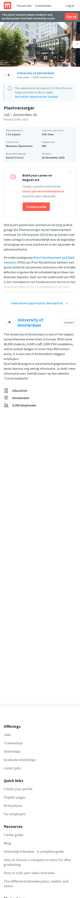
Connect (69, 322)
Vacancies (24, 5)
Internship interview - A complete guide (34, 851)
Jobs (7, 734)
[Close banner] (70, 173)
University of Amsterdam (35, 73)
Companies (43, 5)
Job (7, 114)
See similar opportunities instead (36, 96)
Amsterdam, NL (25, 114)
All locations (13, 805)
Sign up (71, 16)
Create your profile (18, 789)
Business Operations (19, 146)
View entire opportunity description (37, 303)
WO (44, 146)
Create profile (36, 207)
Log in (69, 5)
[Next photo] (72, 44)
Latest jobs (12, 768)
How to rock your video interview (29, 872)
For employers (15, 814)
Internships (12, 751)
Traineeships (13, 743)
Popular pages (15, 797)
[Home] (7, 5)
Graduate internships (20, 759)
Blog (7, 843)
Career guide (13, 834)
